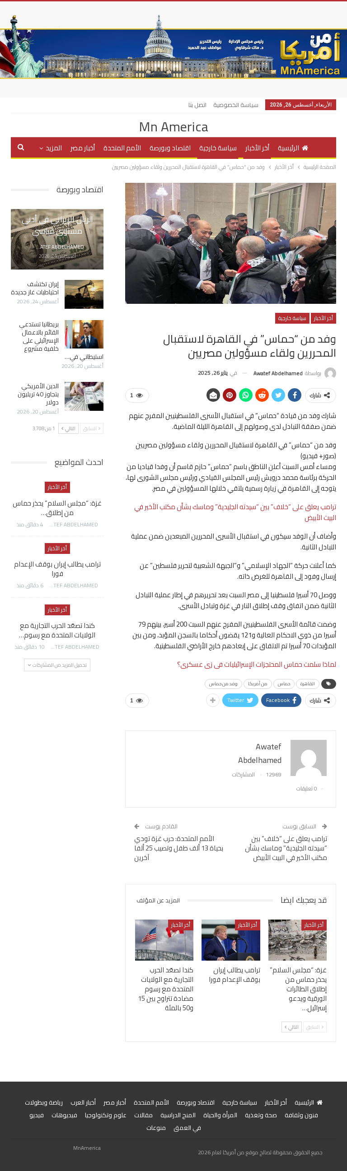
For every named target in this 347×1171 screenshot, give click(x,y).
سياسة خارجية (218, 147)
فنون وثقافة (301, 1115)
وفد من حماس (223, 683)
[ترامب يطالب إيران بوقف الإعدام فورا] (231, 940)
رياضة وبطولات (44, 1102)
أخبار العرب (83, 1102)
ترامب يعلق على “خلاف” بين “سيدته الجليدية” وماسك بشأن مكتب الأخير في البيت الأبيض (235, 512)
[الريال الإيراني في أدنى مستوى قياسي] (57, 239)
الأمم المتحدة (122, 147)
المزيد (54, 147)
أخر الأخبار (257, 147)
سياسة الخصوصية (235, 104)
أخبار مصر (82, 147)
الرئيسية (288, 147)
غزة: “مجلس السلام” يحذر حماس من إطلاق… (57, 508)
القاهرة (307, 683)
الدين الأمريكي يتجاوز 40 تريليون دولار (38, 394)
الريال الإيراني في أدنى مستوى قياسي (57, 225)
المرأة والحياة (220, 1115)
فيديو (36, 1115)
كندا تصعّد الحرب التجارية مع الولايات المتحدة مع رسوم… (57, 630)
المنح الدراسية (178, 1115)
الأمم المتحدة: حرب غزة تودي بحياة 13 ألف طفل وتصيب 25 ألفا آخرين (178, 848)
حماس (284, 683)
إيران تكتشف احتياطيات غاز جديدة (35, 288)
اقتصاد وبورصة (170, 147)
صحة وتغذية (261, 1115)
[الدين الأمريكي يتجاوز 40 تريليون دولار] (84, 396)
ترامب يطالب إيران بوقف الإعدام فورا (57, 569)
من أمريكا (257, 683)
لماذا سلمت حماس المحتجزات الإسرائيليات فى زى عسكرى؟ (256, 664)
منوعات (156, 1128)
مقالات (143, 1115)
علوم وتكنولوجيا (106, 1115)
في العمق (187, 1128)
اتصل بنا (197, 104)
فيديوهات (64, 1115)
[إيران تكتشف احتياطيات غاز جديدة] (84, 294)
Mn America (173, 126)
